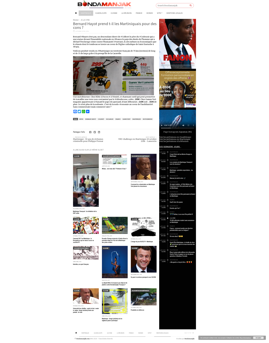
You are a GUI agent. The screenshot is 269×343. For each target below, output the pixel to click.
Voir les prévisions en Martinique (174, 139)
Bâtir (81, 119)
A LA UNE (85, 20)
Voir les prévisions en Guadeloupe (175, 137)
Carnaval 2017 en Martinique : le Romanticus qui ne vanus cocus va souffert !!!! (83, 240)
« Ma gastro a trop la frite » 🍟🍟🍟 (181, 262)
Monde (149, 13)
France (139, 13)
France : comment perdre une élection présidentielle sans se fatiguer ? (181, 229)
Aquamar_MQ (185, 132)
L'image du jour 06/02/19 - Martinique (142, 241)
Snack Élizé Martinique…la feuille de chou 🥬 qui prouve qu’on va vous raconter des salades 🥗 (182, 244)
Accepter (258, 338)
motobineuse (147, 119)
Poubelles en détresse (137, 310)
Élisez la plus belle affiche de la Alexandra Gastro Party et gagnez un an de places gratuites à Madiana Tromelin (182, 254)
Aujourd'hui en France (81, 248)
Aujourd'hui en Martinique (111, 156)
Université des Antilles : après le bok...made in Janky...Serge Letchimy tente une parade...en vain (86, 310)
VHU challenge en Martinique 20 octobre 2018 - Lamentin (137, 140)
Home (76, 20)
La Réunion (126, 13)
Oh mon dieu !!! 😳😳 (176, 236)
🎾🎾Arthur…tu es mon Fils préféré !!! (181, 214)
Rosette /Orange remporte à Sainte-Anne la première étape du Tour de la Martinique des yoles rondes (115, 240)
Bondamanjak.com (83, 339)
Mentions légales (174, 13)
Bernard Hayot (90, 119)
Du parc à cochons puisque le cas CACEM (143, 277)
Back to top (188, 333)
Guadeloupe (101, 13)
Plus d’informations (245, 338)
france (117, 119)
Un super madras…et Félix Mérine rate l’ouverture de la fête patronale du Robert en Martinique (182, 186)
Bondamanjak (189, 339)
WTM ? (159, 13)
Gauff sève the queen (176, 202)
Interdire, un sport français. (81, 264)
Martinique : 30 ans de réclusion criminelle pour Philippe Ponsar (88, 140)
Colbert (101, 119)
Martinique (86, 13)
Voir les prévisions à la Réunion (174, 141)
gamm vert (126, 119)
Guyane (114, 13)
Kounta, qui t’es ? (175, 208)
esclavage (109, 119)
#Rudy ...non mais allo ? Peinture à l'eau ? (114, 169)
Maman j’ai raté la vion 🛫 (178, 178)
